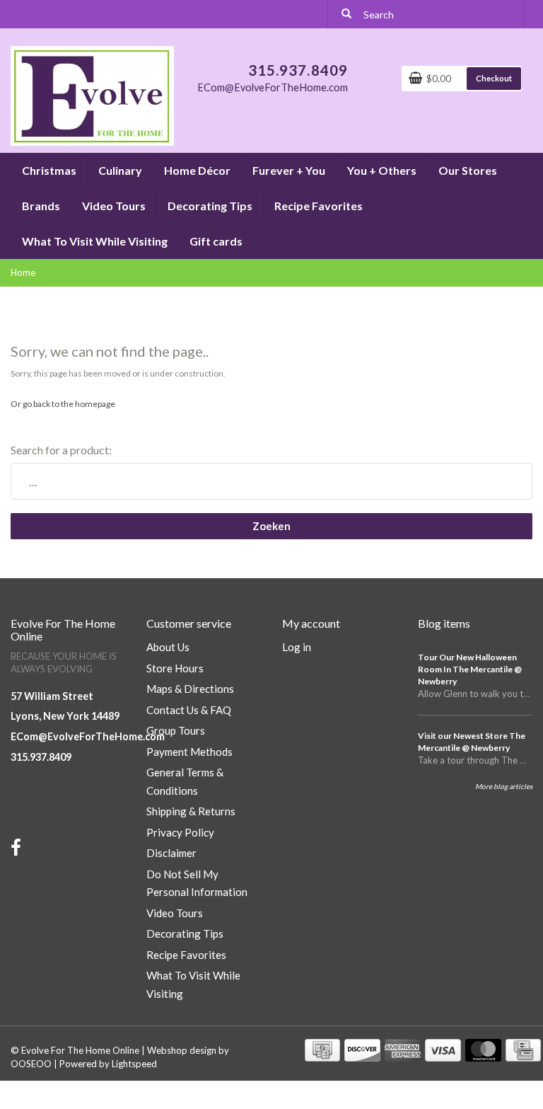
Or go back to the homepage (63, 403)
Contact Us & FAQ (188, 709)
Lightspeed (134, 1063)
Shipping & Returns (190, 811)
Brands (41, 205)
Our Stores (467, 170)
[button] (75, 164)
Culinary (120, 170)
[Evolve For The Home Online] (92, 94)
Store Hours (175, 668)
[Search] (346, 14)
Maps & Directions (190, 688)
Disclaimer (171, 852)
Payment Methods (189, 751)
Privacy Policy (180, 832)
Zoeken (271, 525)
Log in (296, 646)
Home (23, 272)
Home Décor (197, 170)
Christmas (49, 170)
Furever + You (288, 170)
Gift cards (216, 241)
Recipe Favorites (318, 205)
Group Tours (175, 730)
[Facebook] (18, 850)
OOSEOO (31, 1063)
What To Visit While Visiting (95, 241)
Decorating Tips (210, 205)
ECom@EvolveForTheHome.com (88, 736)
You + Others (381, 170)
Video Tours (114, 205)
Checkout (494, 78)
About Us (167, 646)
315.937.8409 (41, 757)
